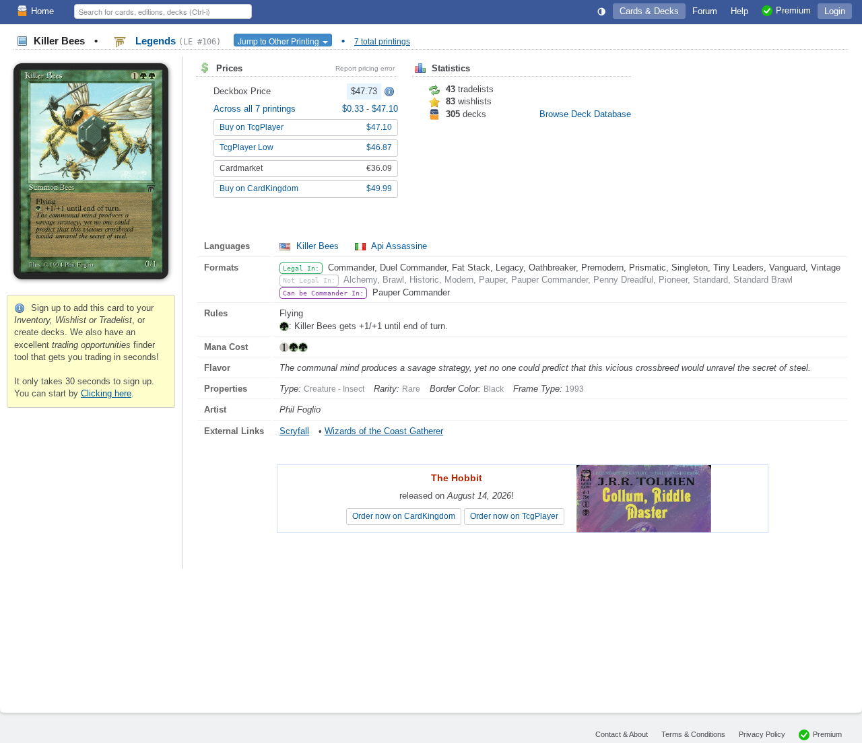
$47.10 (385, 109)
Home (42, 11)
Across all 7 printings (254, 109)
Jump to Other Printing (279, 40)
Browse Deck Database (585, 114)
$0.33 (354, 109)
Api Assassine (398, 246)
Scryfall (294, 431)
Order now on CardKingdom (403, 516)
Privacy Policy (762, 734)
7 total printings (382, 41)
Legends (177, 40)
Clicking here (106, 393)
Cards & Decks (649, 11)
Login (834, 11)
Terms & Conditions (693, 734)
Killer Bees (317, 246)
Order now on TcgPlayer (514, 516)
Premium (827, 734)
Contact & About (621, 734)
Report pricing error (365, 68)
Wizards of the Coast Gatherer (384, 431)
